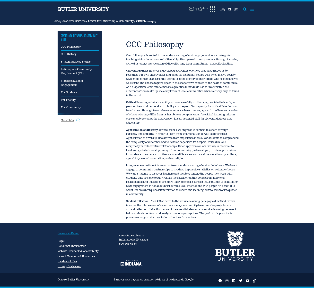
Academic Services (74, 21)
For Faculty (68, 100)
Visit (229, 9)
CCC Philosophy (71, 46)
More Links (67, 120)
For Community (71, 107)
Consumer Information (72, 246)
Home (56, 21)
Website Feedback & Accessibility (78, 251)
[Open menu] (252, 9)
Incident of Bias (67, 261)
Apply (222, 9)
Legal (61, 241)
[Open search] (244, 9)
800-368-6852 (128, 243)
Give (236, 9)
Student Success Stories (76, 61)
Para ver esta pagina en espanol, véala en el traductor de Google (153, 279)
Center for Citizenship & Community (111, 21)
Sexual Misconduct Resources (76, 256)
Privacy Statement (69, 266)
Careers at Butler (68, 233)
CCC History (68, 54)
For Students (69, 92)
